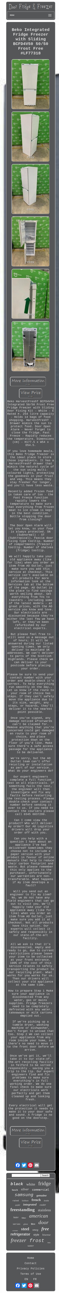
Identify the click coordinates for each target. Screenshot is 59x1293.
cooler (43, 1204)
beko (49, 1242)
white (30, 1184)
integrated (30, 1204)
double (46, 1201)
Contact (31, 1263)
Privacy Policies (31, 1268)
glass (25, 1224)
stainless (44, 1210)
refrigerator (20, 1234)
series (16, 1224)
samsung (24, 1194)
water (31, 1245)
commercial (40, 1189)
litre (33, 1224)
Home (30, 1258)
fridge (44, 1183)
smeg (35, 1229)
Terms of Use (30, 1273)
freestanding (22, 1209)
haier (16, 1217)
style (36, 1234)
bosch (15, 1190)
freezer (18, 1240)
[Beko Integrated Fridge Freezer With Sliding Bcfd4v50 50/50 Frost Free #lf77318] (30, 84)
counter (15, 1230)
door (43, 1222)
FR (35, 1279)
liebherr (25, 1200)
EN (26, 1279)
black (17, 1184)
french (36, 1200)
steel (25, 1229)
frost (36, 1240)
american (38, 1216)
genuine (42, 1195)
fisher (24, 1218)
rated (15, 1200)
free (45, 1228)
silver (25, 1189)
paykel (17, 1205)
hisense (46, 1234)
